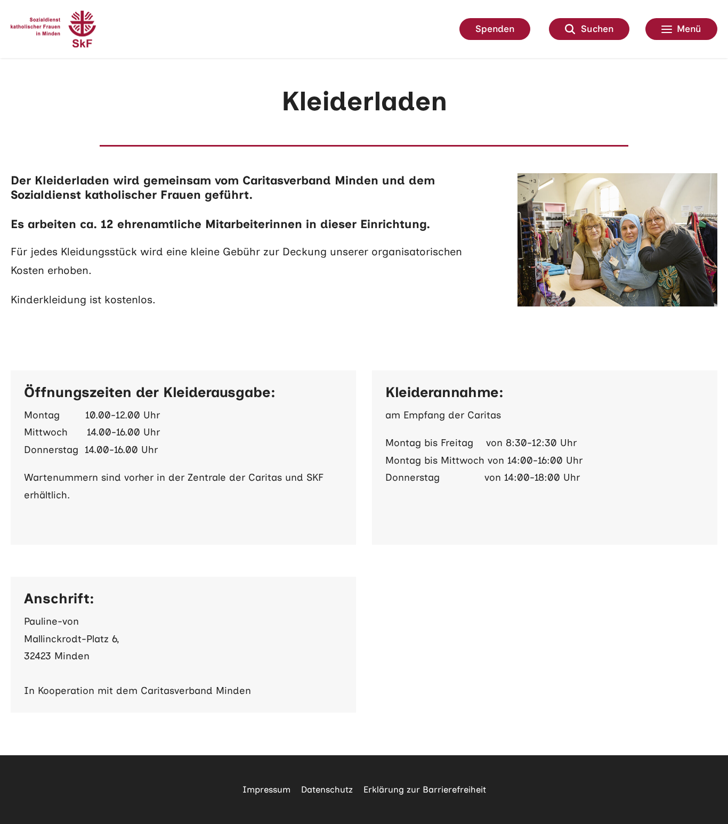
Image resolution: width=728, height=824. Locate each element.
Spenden (494, 28)
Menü (689, 28)
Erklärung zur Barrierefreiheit (424, 789)
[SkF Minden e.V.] (53, 29)
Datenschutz (327, 789)
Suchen (597, 28)
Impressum (266, 789)
